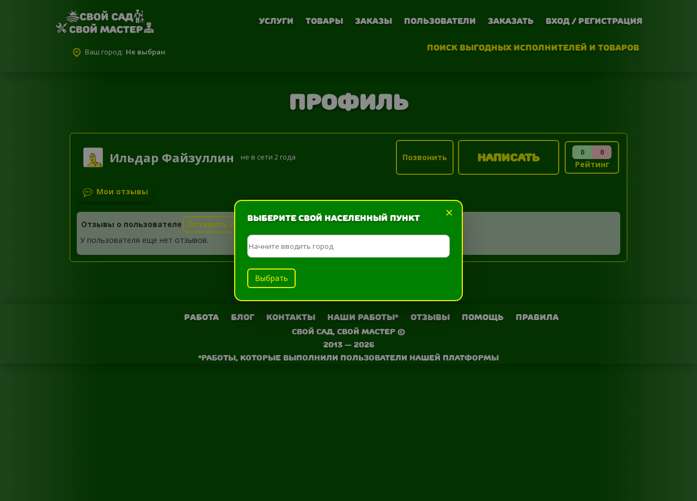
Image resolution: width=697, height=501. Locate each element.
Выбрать (271, 278)
